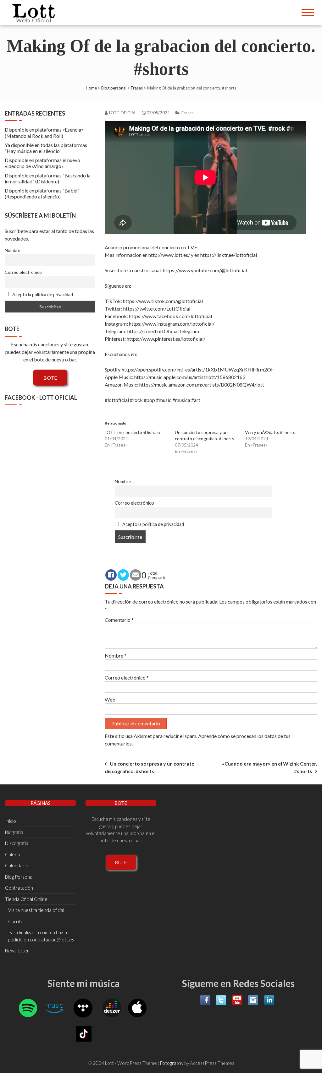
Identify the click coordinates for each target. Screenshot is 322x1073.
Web (110, 699)
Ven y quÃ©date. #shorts (270, 432)
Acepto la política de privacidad (152, 524)
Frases (137, 87)
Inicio (10, 821)
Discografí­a (16, 843)
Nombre (123, 481)
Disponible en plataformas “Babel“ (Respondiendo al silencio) (42, 193)
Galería (12, 854)
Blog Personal (19, 877)
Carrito (16, 921)
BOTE (50, 378)
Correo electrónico (134, 503)
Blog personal (113, 87)
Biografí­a (14, 832)
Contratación (19, 888)
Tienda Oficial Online (26, 899)
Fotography (171, 1063)
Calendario (16, 865)
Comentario (119, 620)
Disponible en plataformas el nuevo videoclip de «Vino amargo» (42, 163)
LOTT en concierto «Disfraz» (132, 432)
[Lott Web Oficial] (35, 12)
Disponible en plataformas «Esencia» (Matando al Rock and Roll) (44, 132)
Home (91, 87)
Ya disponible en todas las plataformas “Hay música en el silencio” (46, 148)
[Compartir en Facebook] (111, 575)
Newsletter (17, 950)
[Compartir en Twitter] (123, 575)
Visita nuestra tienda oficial (36, 910)
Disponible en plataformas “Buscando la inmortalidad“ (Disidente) (48, 178)
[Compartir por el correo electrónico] (135, 575)
